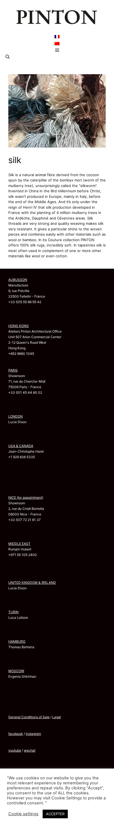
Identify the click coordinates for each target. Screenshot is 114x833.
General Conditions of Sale (29, 717)
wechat (29, 750)
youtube (14, 750)
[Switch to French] (57, 36)
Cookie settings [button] (23, 813)
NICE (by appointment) (25, 497)
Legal (56, 717)
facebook (15, 734)
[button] (8, 57)
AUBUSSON (17, 280)
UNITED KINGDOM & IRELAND (32, 582)
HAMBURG (16, 641)
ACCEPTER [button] (55, 814)
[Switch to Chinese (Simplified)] (57, 43)
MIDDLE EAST (19, 544)
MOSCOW (16, 671)
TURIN (13, 612)
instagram (33, 734)
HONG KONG (18, 326)
